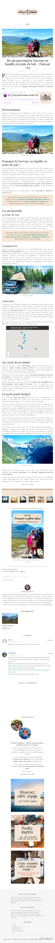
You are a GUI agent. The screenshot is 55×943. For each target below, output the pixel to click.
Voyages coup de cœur (17, 926)
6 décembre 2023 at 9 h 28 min (15, 655)
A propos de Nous (7, 939)
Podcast (26, 576)
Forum (13, 932)
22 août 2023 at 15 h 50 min (15, 641)
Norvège (13, 566)
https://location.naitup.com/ (17, 666)
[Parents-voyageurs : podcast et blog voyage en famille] (27, 12)
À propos (13, 925)
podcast (24, 915)
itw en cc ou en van (18, 576)
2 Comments (34, 71)
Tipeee (26, 481)
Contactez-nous (26, 939)
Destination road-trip (7, 576)
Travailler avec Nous (17, 939)
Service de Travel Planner (17, 930)
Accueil (8, 566)
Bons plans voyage (16, 928)
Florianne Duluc (9, 580)
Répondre (50, 640)
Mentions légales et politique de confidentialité (41, 939)
